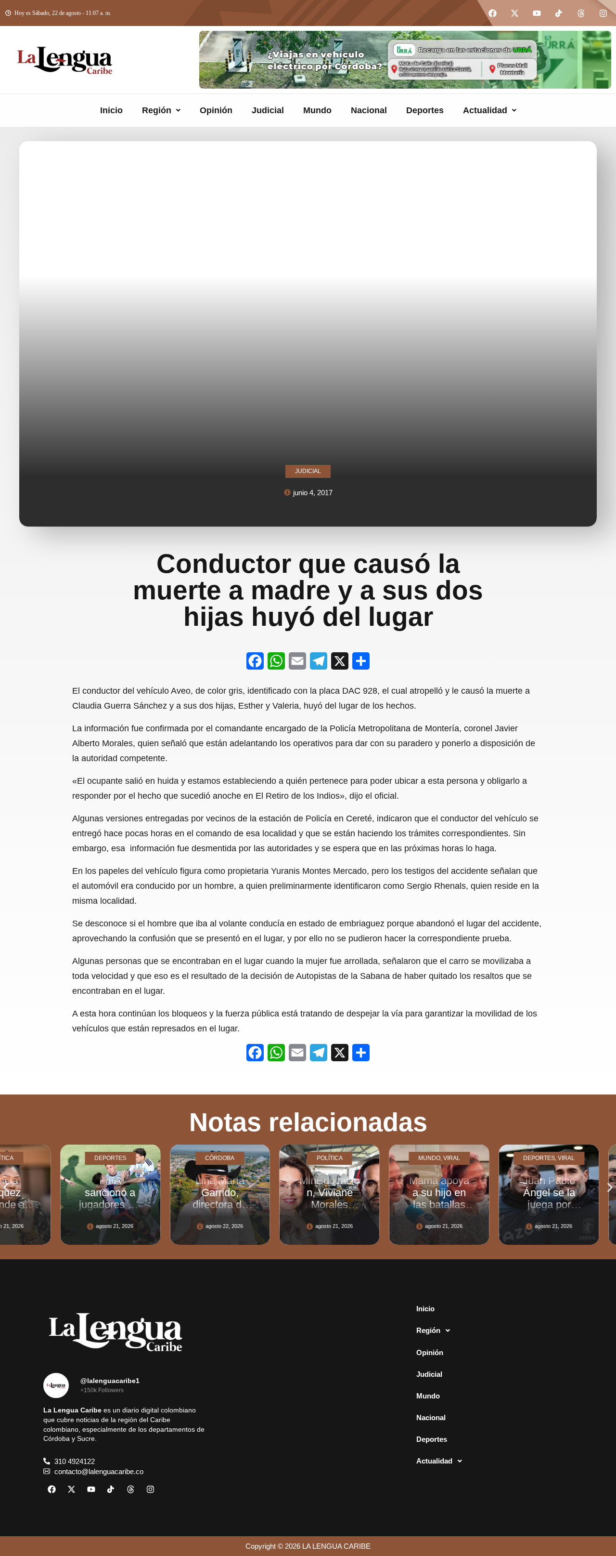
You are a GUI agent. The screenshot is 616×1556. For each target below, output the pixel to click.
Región (156, 110)
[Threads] (581, 13)
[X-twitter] (514, 13)
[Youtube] (536, 13)
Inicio (111, 110)
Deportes (425, 110)
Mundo (317, 110)
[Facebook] (492, 13)
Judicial (268, 110)
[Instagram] (603, 13)
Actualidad (485, 110)
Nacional (369, 110)
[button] (161, 110)
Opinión (216, 110)
